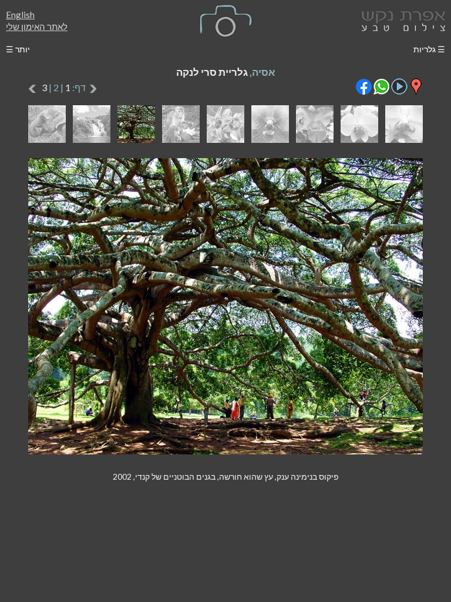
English (20, 14)
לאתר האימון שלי (37, 26)
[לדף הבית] (401, 19)
